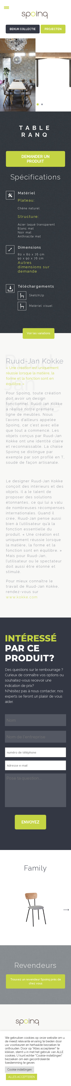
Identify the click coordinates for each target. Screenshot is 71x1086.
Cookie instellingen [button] (19, 1069)
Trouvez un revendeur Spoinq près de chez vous (35, 981)
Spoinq (35, 18)
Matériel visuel (41, 305)
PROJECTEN (53, 29)
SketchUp (36, 295)
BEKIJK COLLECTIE (23, 29)
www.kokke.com (22, 597)
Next (66, 909)
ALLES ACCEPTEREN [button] (21, 1076)
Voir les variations (38, 333)
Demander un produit (35, 159)
